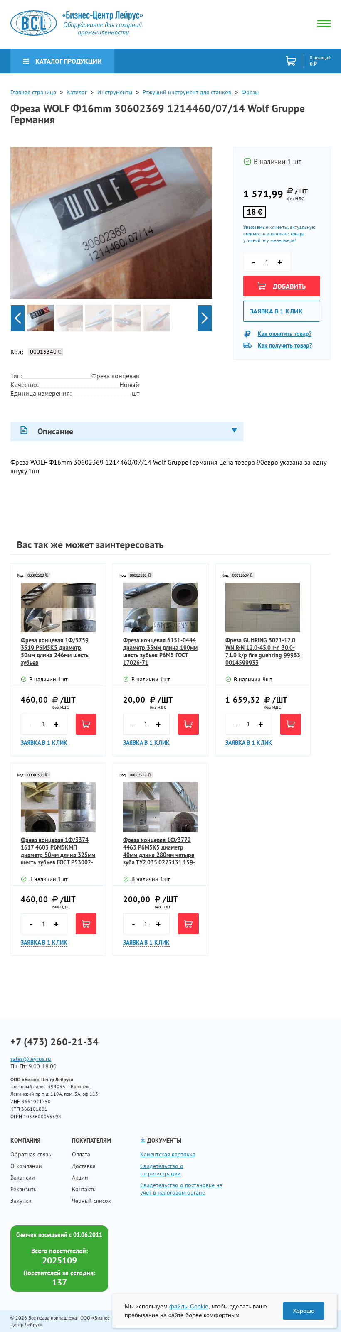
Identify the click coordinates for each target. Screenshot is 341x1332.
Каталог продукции (68, 61)
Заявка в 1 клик (276, 311)
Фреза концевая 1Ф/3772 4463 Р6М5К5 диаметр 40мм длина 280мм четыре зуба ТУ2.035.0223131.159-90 (159, 851)
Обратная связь (30, 1154)
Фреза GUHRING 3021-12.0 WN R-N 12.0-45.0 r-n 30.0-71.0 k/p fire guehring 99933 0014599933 (262, 651)
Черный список (91, 1201)
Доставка (84, 1166)
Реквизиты (23, 1189)
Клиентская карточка (167, 1154)
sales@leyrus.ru (30, 1059)
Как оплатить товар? (284, 334)
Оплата (81, 1154)
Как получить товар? (285, 345)
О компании (26, 1166)
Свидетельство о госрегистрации (161, 1169)
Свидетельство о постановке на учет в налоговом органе (181, 1188)
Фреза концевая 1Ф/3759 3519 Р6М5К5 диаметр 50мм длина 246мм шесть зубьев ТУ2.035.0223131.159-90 (55, 651)
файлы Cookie (188, 1306)
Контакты (84, 1189)
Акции (80, 1177)
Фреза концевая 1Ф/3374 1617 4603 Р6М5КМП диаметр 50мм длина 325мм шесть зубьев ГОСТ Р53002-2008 (58, 851)
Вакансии (22, 1177)
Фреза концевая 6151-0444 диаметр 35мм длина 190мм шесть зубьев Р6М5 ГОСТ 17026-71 (160, 651)
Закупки (21, 1201)
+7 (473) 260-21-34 (54, 1042)
